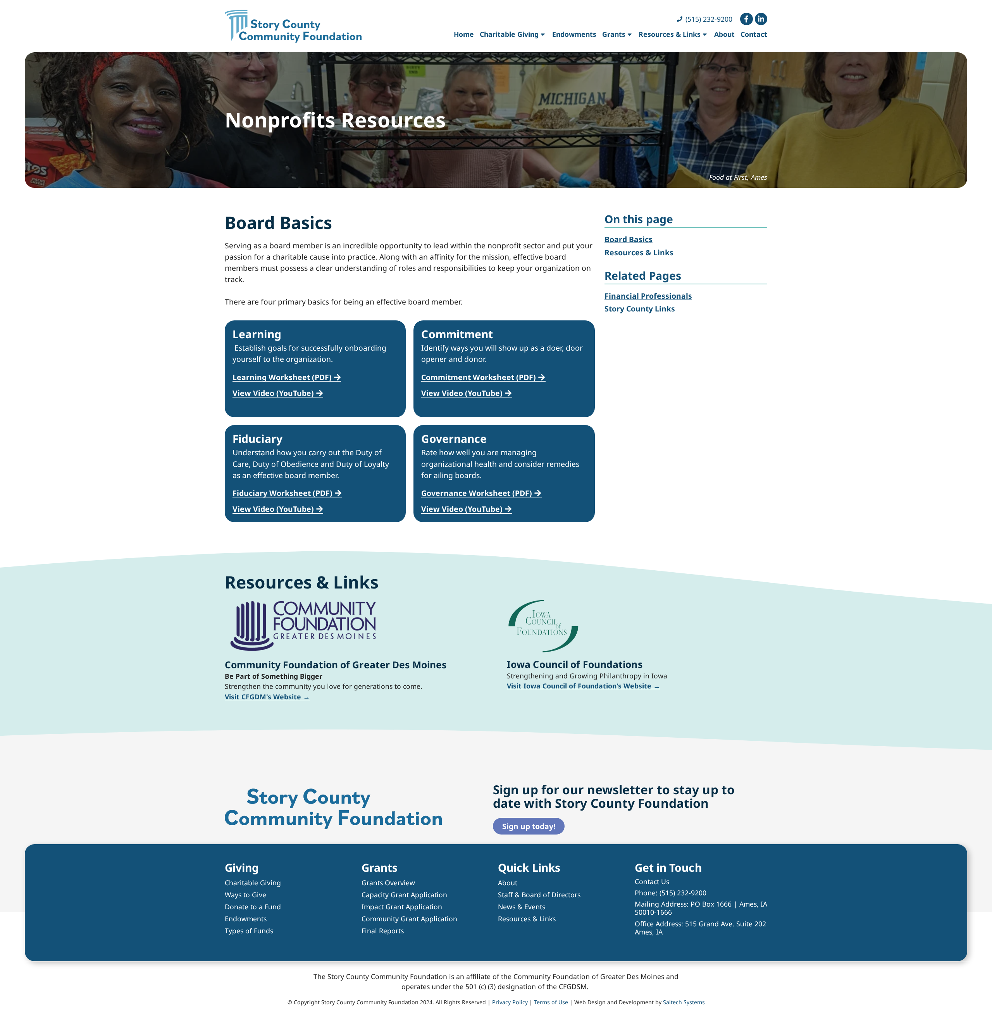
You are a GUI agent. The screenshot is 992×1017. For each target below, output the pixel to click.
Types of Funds (249, 930)
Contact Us (652, 881)
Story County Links (639, 308)
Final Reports (383, 930)
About (724, 34)
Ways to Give (245, 894)
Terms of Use (551, 1002)
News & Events (521, 906)
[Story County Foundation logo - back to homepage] (293, 26)
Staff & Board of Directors (539, 894)
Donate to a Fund (253, 906)
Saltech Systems (684, 1002)
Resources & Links (670, 34)
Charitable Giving (509, 34)
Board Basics (628, 239)
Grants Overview (388, 882)
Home (464, 34)
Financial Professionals (648, 296)
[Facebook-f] (746, 19)
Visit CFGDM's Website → (267, 696)
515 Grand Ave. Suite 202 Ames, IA (700, 927)
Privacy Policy (510, 1002)
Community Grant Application (409, 918)
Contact (754, 34)
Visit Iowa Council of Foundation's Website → (583, 685)
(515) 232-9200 (683, 892)
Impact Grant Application (402, 906)
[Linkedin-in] (761, 19)
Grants (613, 34)
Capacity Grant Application (404, 894)
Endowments (574, 34)
